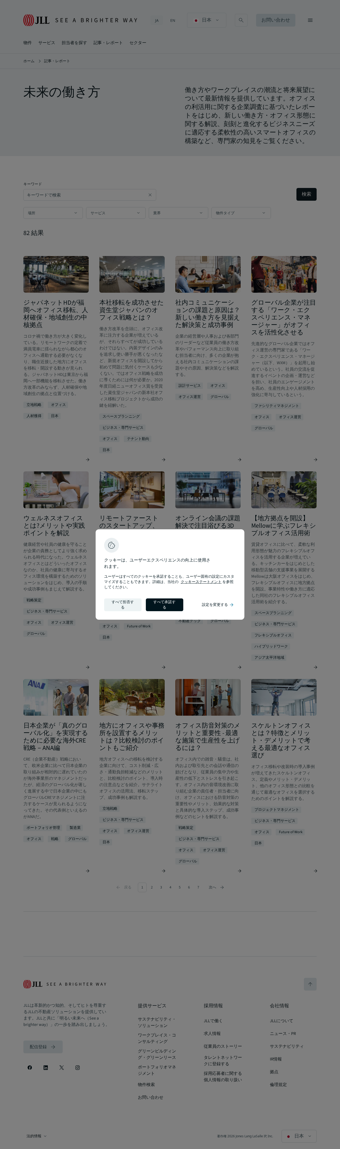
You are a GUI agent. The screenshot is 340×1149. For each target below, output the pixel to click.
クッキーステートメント (201, 582)
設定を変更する (218, 605)
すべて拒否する (123, 604)
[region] (170, 574)
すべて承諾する (164, 604)
